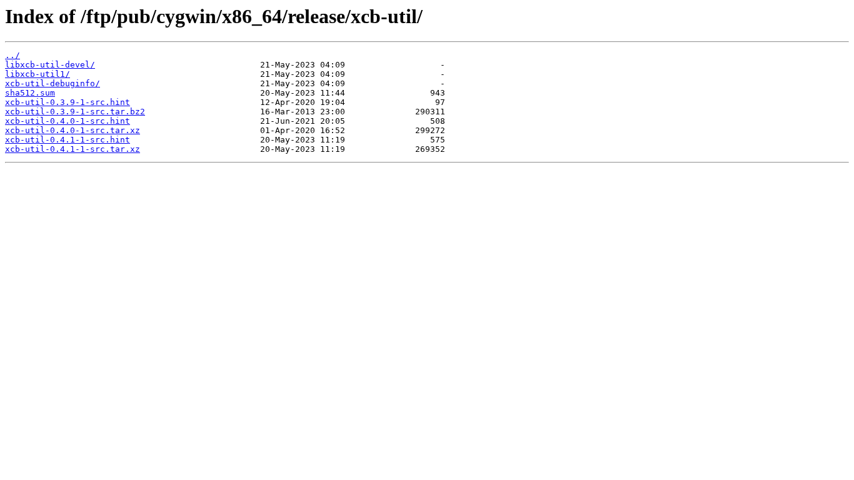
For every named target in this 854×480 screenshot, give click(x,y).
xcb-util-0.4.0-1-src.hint (67, 121)
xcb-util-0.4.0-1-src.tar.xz (72, 130)
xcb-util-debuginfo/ (52, 83)
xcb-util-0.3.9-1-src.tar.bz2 (75, 111)
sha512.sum (30, 93)
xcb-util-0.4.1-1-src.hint (67, 139)
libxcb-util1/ (37, 74)
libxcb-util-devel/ (50, 64)
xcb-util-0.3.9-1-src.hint (67, 102)
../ (12, 55)
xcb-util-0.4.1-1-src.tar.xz (72, 149)
